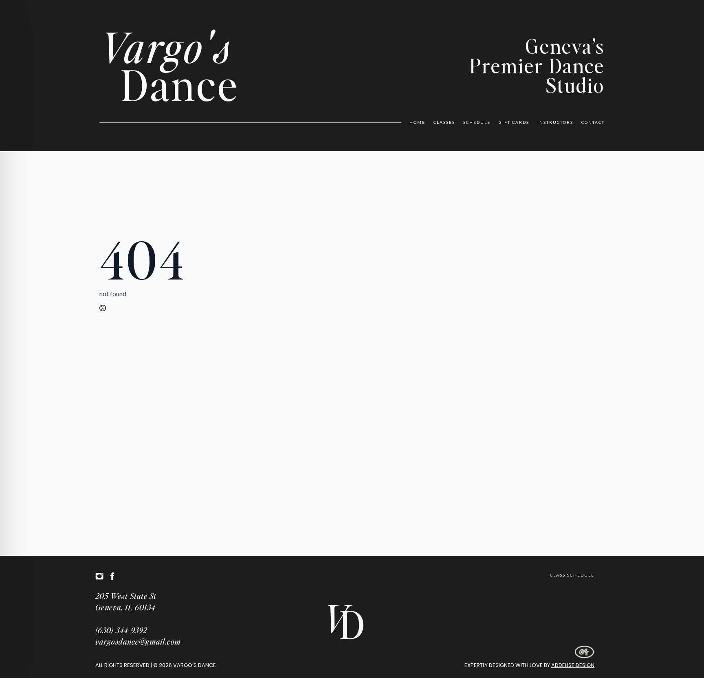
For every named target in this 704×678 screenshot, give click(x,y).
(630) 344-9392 (121, 630)
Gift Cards (514, 122)
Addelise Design (572, 665)
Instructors (555, 122)
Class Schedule (572, 574)
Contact (593, 122)
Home (417, 122)
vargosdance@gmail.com (138, 641)
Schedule (477, 122)
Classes (444, 122)
